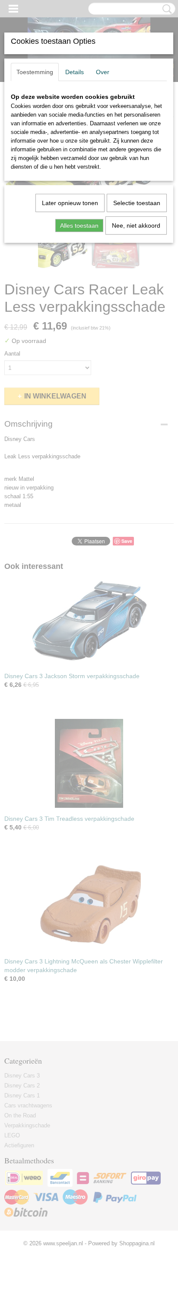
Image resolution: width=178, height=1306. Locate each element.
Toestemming (34, 72)
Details (74, 72)
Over (102, 72)
